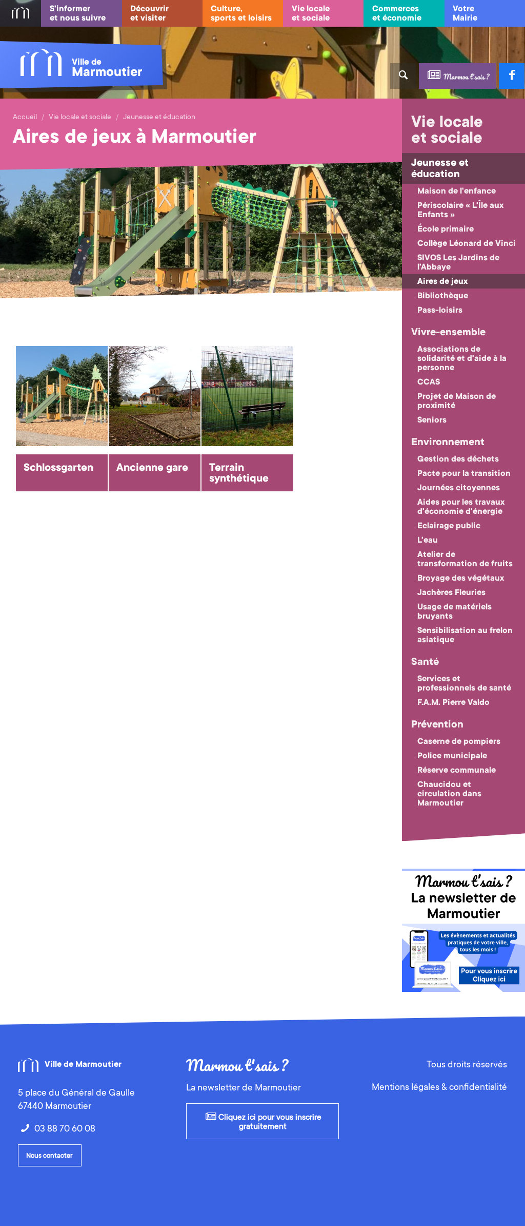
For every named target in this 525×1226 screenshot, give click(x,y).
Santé (425, 661)
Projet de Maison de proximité (456, 401)
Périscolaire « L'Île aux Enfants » (460, 210)
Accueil (25, 116)
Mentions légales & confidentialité (439, 1087)
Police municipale (452, 755)
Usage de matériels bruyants (454, 611)
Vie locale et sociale (311, 13)
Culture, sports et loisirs (241, 13)
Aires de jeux (442, 281)
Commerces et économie (396, 13)
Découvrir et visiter (149, 13)
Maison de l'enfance (456, 191)
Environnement (447, 442)
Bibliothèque (442, 295)
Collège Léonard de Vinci (466, 243)
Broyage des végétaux (460, 578)
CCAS (428, 382)
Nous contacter (49, 1155)
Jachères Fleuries (451, 592)
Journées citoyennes (458, 487)
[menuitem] (20, 13)
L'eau (427, 540)
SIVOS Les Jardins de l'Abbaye (458, 262)
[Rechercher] (403, 76)
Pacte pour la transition (464, 473)
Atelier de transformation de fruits (465, 559)
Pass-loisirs (439, 310)
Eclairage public (448, 525)
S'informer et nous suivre (78, 13)
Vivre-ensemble (448, 332)
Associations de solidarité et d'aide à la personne (462, 358)
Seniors (432, 420)
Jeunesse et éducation (159, 116)
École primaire (445, 229)
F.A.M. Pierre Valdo (453, 702)
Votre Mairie (465, 13)
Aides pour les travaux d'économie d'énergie (460, 506)
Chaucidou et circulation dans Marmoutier (449, 794)
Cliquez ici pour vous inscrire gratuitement (268, 1122)
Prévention (437, 724)
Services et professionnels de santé (464, 683)
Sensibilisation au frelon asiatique (465, 635)
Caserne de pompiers (458, 741)
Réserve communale (456, 770)
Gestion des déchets (458, 459)
